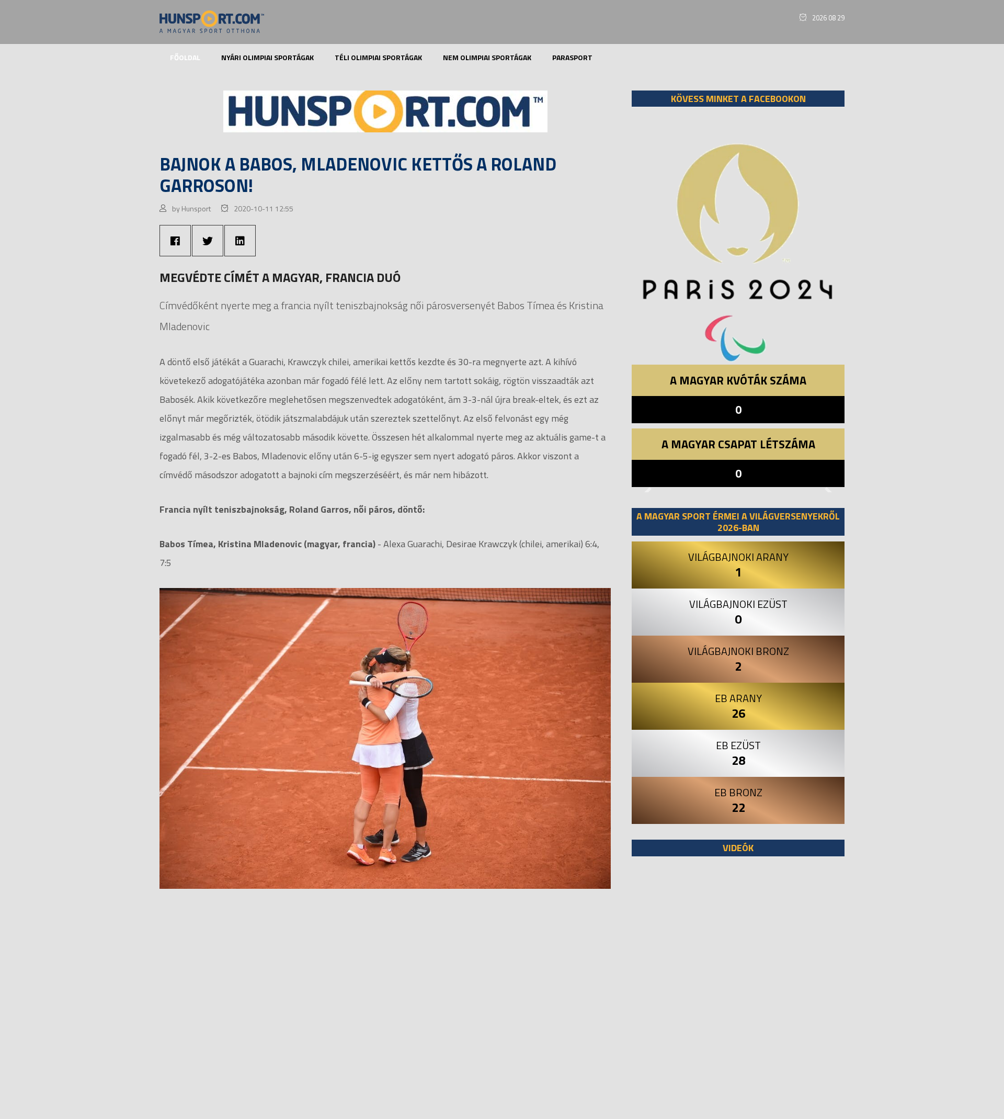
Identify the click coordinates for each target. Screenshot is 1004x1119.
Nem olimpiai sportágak (487, 57)
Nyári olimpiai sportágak (267, 57)
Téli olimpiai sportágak (378, 57)
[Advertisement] (738, 993)
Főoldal (185, 57)
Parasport (572, 57)
